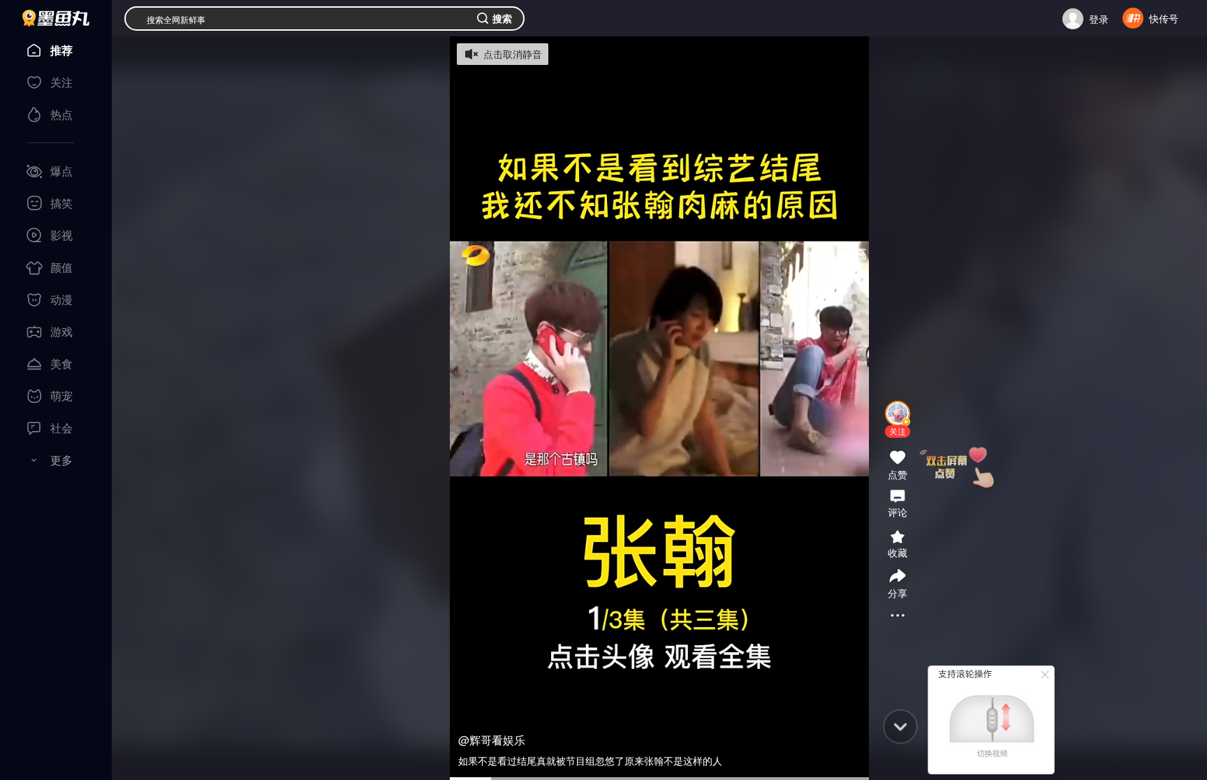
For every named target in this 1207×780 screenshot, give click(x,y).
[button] (897, 431)
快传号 (1163, 18)
